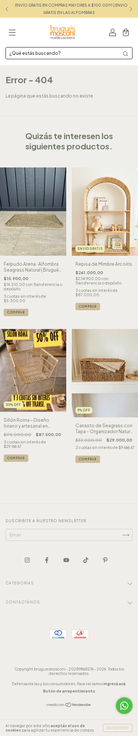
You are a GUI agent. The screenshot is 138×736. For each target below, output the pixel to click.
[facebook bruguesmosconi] (47, 560)
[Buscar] (125, 53)
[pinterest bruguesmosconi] (105, 560)
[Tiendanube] (69, 705)
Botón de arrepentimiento (69, 691)
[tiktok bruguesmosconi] (86, 560)
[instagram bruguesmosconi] (28, 560)
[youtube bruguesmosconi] (67, 560)
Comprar (16, 312)
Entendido (117, 728)
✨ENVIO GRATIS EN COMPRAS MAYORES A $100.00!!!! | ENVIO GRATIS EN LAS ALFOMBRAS (69, 9)
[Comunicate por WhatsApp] (124, 705)
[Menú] (12, 33)
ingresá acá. (115, 684)
